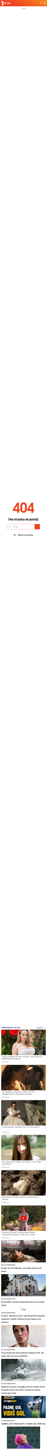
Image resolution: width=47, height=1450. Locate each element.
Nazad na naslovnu (25, 535)
